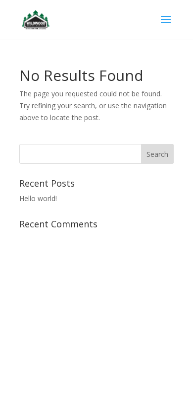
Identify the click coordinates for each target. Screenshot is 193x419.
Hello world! (38, 198)
